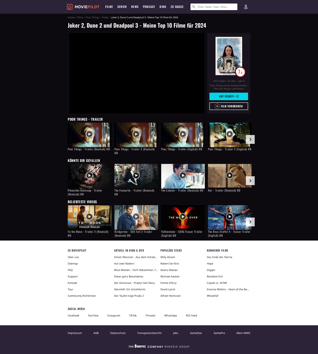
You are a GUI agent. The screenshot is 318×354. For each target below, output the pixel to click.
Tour (70, 289)
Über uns (73, 257)
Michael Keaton (170, 276)
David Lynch (167, 289)
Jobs (175, 333)
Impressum (75, 333)
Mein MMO (243, 333)
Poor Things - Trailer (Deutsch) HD (89, 149)
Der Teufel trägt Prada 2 (129, 295)
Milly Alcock (167, 257)
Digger (211, 270)
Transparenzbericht (149, 333)
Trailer (105, 17)
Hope (210, 263)
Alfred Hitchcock (170, 295)
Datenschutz (118, 333)
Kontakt (72, 283)
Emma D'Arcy (168, 283)
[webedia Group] (159, 347)
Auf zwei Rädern (124, 263)
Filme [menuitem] (109, 6)
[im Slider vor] (250, 139)
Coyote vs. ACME (217, 283)
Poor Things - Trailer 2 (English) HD (230, 149)
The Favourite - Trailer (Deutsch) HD (134, 192)
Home (71, 17)
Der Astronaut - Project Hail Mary (134, 283)
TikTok (133, 315)
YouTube (93, 315)
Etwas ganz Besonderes (128, 276)
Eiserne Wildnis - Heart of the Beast (228, 289)
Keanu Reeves (169, 270)
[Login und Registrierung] (245, 6)
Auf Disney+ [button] (227, 96)
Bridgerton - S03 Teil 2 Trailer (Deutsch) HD (133, 233)
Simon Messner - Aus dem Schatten (136, 257)
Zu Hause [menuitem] (177, 6)
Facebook (73, 315)
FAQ (70, 270)
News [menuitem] (135, 6)
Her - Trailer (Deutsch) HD (224, 190)
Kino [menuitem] (163, 6)
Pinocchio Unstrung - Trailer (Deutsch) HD (85, 192)
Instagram (113, 315)
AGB (96, 333)
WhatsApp (170, 315)
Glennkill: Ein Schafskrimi (129, 289)
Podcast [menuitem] (149, 6)
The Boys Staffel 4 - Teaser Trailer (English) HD (229, 233)
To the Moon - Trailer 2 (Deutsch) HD (88, 233)
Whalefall (212, 295)
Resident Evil (215, 276)
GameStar (196, 333)
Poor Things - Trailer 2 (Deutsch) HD (134, 151)
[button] (228, 106)
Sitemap (73, 263)
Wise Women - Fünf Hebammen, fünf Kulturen (136, 270)
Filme (80, 17)
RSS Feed (191, 315)
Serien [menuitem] (122, 6)
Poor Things (92, 17)
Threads (150, 315)
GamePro (219, 333)
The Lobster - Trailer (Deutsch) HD (182, 190)
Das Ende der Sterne (219, 257)
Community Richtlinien (82, 295)
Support (73, 276)
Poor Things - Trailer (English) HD (181, 149)
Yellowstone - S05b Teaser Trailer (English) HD (181, 233)
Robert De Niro (169, 263)
